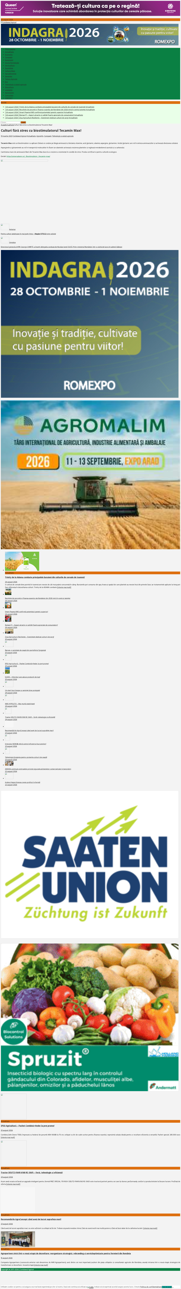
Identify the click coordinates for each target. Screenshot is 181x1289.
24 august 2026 (11, 692)
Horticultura (9, 65)
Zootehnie (9, 68)
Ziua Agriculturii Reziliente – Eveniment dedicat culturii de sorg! (29, 637)
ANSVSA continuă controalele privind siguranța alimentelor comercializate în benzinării (38, 769)
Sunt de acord (167, 1287)
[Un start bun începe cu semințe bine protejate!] (9, 686)
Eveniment (9, 60)
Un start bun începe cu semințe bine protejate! (22, 690)
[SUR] (90, 937)
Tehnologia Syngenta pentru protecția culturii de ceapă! (26, 757)
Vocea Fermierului (12, 62)
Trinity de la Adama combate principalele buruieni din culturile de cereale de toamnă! (45, 577)
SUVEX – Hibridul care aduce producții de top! (22, 677)
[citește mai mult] (64, 587)
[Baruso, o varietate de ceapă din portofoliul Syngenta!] (9, 646)
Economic (9, 54)
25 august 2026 (11, 639)
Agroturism (9, 92)
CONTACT (9, 98)
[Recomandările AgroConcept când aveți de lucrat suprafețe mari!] (9, 726)
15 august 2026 (6, 1258)
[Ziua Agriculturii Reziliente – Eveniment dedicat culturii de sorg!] (9, 633)
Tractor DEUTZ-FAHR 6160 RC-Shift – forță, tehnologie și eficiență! (30, 717)
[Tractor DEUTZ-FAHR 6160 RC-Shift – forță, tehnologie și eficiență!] (8, 713)
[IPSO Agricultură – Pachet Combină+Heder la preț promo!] (8, 659)
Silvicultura (9, 87)
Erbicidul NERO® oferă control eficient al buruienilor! (25, 744)
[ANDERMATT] (90, 1090)
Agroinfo (39, 136)
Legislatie (8, 90)
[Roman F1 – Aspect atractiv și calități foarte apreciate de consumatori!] (8, 621)
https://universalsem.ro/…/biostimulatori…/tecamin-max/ (28, 156)
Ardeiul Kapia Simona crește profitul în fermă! (22, 782)
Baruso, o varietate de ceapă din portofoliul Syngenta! (25, 650)
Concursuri (9, 95)
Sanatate (8, 76)
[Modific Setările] (173, 1287)
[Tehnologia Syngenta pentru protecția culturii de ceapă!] (7, 753)
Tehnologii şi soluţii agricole (16, 84)
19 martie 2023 (6, 136)
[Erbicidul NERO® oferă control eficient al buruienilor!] (7, 740)
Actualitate (9, 52)
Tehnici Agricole (11, 79)
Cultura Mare (10, 71)
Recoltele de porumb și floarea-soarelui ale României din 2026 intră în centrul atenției (37, 598)
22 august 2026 (11, 771)
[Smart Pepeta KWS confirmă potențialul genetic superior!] (8, 607)
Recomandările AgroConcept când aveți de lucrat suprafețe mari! (29, 731)
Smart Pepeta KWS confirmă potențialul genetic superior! (26, 612)
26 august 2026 (11, 582)
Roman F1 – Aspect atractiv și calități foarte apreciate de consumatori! (31, 625)
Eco (6, 81)
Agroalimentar (10, 73)
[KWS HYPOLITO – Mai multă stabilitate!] (9, 699)
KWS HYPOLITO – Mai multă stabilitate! (20, 704)
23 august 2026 (11, 733)
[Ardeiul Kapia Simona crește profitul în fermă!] (9, 778)
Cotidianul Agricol (20, 136)
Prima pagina (10, 49)
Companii (8, 57)
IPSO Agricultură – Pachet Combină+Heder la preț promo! (27, 664)
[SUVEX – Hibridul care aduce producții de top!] (7, 673)
